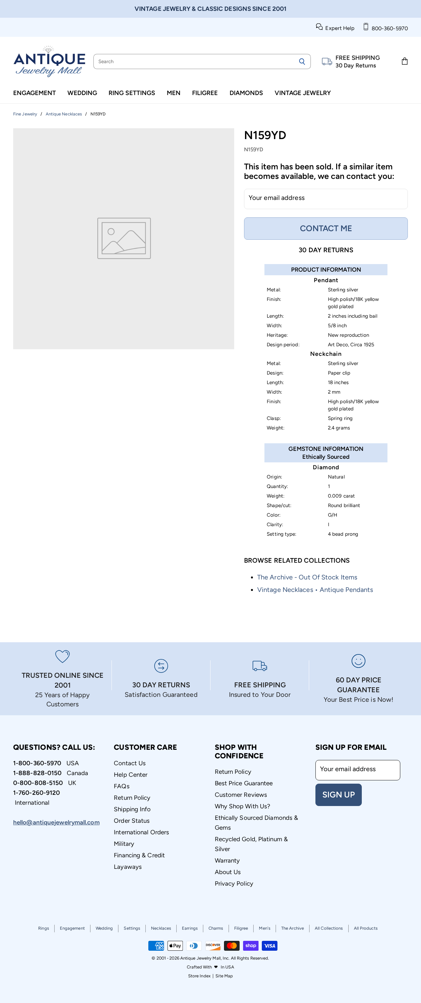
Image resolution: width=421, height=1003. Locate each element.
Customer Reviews (241, 794)
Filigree (205, 93)
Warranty (227, 860)
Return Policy (132, 797)
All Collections (329, 928)
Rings (43, 928)
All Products (366, 928)
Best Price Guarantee (244, 783)
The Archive (292, 928)
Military (124, 843)
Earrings (190, 928)
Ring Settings (132, 93)
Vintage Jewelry (303, 93)
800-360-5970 (388, 28)
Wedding (82, 93)
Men (174, 93)
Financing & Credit (139, 855)
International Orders (141, 832)
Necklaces (161, 928)
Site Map (224, 975)
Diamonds (246, 93)
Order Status (132, 820)
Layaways (128, 866)
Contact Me (326, 228)
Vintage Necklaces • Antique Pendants (315, 590)
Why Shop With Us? (242, 806)
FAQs (121, 786)
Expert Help (339, 28)
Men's (264, 928)
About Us (228, 872)
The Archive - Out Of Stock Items (307, 577)
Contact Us (130, 763)
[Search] (302, 61)
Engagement (34, 93)
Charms (216, 928)
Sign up (338, 794)
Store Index (199, 975)
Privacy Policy (234, 883)
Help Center (130, 774)
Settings (132, 928)
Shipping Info (132, 809)
